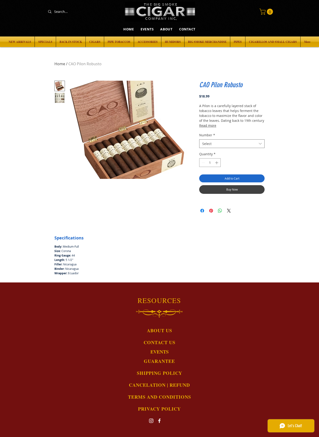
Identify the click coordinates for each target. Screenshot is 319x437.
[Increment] (217, 163)
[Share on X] (229, 210)
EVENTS (159, 351)
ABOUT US (159, 330)
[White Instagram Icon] (151, 421)
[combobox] (232, 143)
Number (207, 135)
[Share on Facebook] (202, 210)
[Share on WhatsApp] (220, 210)
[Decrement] (203, 163)
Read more (207, 125)
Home (59, 63)
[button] (266, 12)
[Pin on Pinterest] (211, 210)
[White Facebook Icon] (159, 421)
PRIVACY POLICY (159, 408)
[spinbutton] (210, 163)
